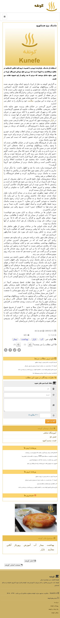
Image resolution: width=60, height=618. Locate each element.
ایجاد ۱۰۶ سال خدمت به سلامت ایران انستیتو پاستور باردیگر (40, 366)
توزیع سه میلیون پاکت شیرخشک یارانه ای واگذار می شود (41, 463)
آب (42, 339)
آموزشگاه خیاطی (49, 433)
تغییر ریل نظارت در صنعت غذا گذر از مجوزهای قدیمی (43, 460)
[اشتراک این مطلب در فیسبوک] (10, 350)
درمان (8, 299)
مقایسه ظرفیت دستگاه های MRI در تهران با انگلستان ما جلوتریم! (39, 456)
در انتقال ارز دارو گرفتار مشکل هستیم (46, 484)
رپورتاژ (17, 545)
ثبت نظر (50, 421)
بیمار (15, 339)
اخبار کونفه (29, 561)
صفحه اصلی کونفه (13, 565)
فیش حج (53, 437)
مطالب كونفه (54, 613)
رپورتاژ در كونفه (54, 606)
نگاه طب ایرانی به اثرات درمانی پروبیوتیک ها (44, 373)
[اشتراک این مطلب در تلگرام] (15, 350)
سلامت (30, 101)
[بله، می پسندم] (30, 344)
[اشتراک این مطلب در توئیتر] (19, 350)
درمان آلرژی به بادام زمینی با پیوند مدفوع (45, 362)
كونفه (38, 5)
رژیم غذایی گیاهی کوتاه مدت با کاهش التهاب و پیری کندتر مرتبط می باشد (37, 369)
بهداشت (24, 339)
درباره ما (56, 602)
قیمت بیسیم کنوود (49, 440)
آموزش (27, 545)
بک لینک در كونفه (53, 609)
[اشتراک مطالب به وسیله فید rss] (6, 350)
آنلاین (9, 545)
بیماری (51, 549)
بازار (52, 120)
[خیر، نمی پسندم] (18, 344)
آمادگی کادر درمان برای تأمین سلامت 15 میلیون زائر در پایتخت (40, 453)
